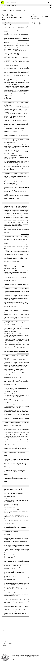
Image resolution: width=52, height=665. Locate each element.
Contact (4, 637)
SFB (9, 10)
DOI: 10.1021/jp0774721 (21, 347)
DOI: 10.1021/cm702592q (23, 87)
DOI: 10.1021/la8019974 (23, 342)
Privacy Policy (5, 641)
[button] (32, 23)
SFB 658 (12, 10)
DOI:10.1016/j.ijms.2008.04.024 (27, 233)
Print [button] (29, 630)
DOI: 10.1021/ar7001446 (22, 100)
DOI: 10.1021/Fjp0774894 (26, 106)
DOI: (19, 239)
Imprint (4, 639)
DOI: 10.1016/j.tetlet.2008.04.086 (23, 353)
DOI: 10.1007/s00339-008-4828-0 (21, 191)
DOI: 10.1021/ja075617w (25, 254)
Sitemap (4, 645)
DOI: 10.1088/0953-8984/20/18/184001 (29, 63)
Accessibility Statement (7, 643)
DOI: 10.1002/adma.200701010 (22, 113)
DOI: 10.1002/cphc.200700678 (22, 27)
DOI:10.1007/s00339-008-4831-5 (25, 227)
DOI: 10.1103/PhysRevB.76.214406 (23, 246)
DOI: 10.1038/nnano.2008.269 (26, 50)
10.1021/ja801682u (23, 239)
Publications (18, 10)
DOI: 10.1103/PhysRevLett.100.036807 (25, 34)
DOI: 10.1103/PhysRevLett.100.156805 (25, 39)
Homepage (4, 10)
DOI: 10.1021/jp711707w (26, 120)
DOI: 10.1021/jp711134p (24, 75)
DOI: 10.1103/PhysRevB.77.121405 (24, 57)
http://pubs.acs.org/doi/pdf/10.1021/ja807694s (22, 439)
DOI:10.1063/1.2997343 (22, 220)
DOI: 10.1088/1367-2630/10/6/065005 (24, 68)
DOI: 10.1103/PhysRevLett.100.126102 (25, 93)
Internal (4, 634)
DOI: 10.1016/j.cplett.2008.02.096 (23, 372)
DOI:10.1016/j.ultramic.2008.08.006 (25, 164)
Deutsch (29, 632)
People (4, 632)
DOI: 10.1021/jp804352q (22, 541)
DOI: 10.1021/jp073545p (21, 359)
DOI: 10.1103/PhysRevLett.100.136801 (25, 82)
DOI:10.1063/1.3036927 (22, 609)
